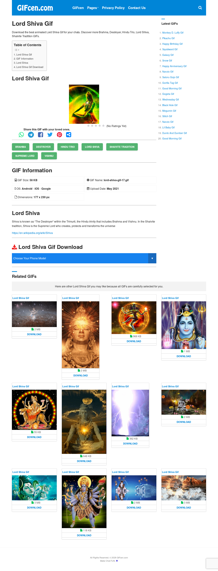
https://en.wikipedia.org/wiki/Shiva (32, 233)
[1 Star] (88, 125)
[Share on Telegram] (32, 136)
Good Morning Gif (172, 88)
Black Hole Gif (169, 105)
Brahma (20, 146)
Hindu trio (68, 146)
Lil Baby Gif (168, 127)
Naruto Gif (167, 71)
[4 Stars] (99, 125)
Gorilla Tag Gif (170, 82)
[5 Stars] (103, 125)
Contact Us (137, 7)
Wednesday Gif (170, 99)
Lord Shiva (22, 62)
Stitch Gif (167, 116)
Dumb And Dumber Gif (174, 133)
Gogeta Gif (168, 94)
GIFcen (78, 7)
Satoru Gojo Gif (170, 77)
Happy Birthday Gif (172, 43)
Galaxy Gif (168, 55)
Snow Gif (167, 60)
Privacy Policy (113, 7)
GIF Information (24, 58)
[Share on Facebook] (42, 136)
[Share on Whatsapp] (23, 136)
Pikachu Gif (168, 38)
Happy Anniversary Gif (174, 66)
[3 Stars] (96, 125)
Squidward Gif (169, 49)
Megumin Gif (169, 110)
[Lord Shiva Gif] (84, 104)
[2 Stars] (92, 125)
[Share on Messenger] (70, 136)
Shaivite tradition (122, 146)
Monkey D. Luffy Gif (172, 32)
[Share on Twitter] (51, 136)
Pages (92, 7)
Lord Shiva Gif (24, 54)
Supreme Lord (24, 155)
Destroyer (43, 146)
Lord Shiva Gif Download (29, 67)
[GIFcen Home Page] (35, 7)
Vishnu (49, 155)
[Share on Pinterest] (61, 136)
